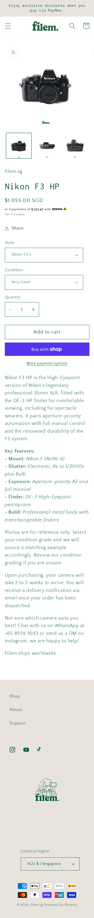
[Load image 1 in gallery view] (18, 145)
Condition (14, 270)
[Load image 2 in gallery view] (47, 145)
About (16, 709)
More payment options (47, 363)
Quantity (13, 297)
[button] (8, 26)
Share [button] (17, 228)
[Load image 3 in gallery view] (74, 145)
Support (18, 723)
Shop (15, 696)
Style (9, 242)
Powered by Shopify (60, 905)
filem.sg (37, 905)
